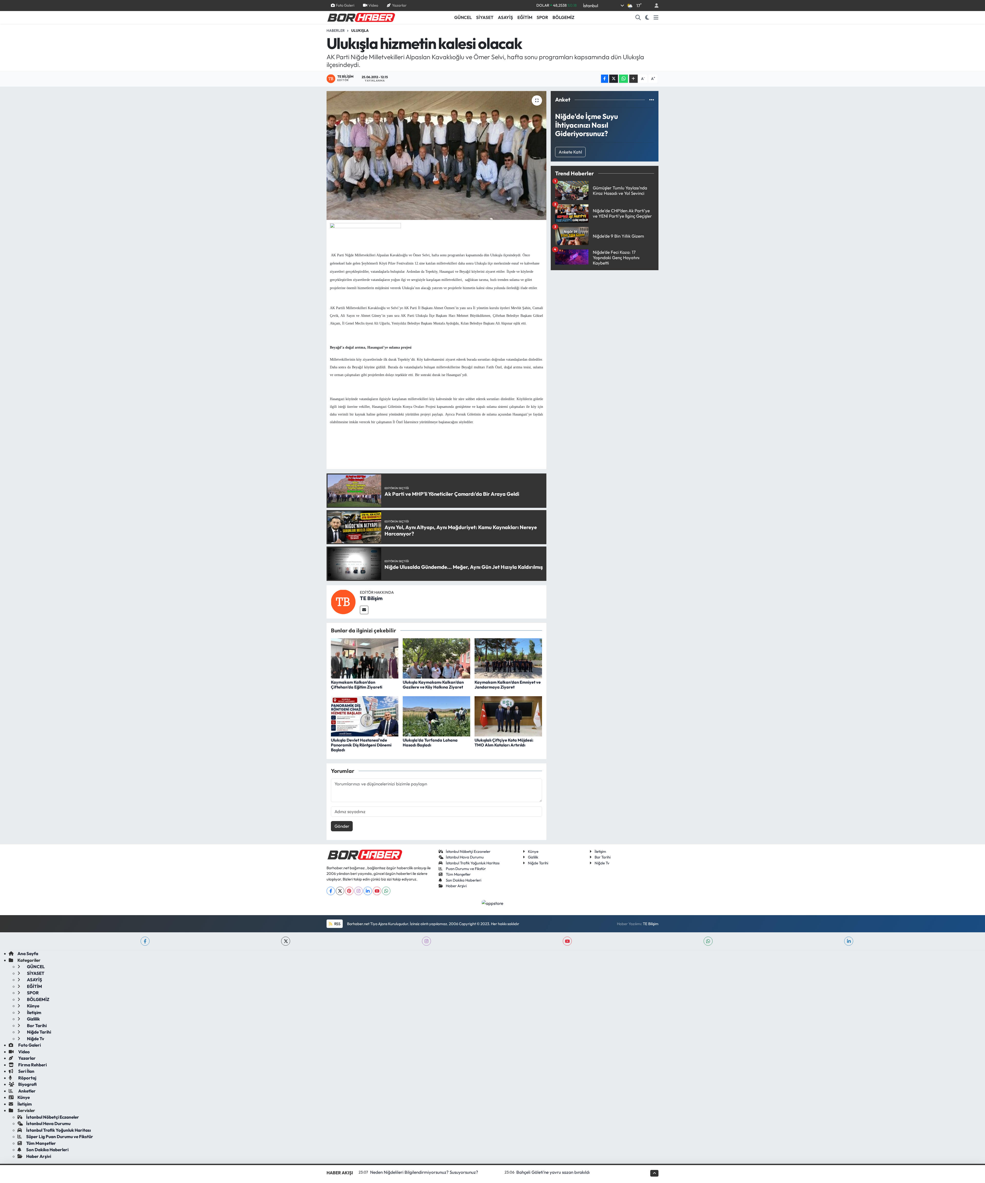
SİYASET (485, 17)
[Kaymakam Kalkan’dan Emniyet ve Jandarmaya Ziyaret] (508, 658)
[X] (340, 891)
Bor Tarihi (602, 857)
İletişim (600, 851)
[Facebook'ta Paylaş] (604, 79)
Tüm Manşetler (458, 874)
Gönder (341, 826)
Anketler (26, 1091)
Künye (533, 851)
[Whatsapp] (386, 891)
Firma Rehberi (32, 1064)
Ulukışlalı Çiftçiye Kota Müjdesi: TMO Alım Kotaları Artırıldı (504, 742)
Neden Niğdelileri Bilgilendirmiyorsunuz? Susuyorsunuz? (424, 1172)
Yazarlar (399, 5)
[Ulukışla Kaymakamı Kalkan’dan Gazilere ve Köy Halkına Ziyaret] (436, 658)
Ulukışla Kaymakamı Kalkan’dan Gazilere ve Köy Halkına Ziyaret (433, 685)
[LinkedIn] (367, 891)
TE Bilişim (371, 598)
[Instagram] (358, 891)
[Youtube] (377, 891)
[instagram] (426, 941)
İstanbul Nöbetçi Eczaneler (468, 851)
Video (373, 5)
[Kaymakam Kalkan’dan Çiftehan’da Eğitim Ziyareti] (364, 658)
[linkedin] (848, 941)
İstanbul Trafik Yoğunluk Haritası (472, 863)
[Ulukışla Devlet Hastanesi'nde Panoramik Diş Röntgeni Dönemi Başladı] (364, 716)
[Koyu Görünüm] (647, 17)
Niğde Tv (602, 863)
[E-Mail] (364, 610)
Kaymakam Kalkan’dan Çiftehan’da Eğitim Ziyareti (356, 685)
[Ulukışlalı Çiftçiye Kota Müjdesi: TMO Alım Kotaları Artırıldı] (508, 716)
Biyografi (27, 1084)
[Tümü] (651, 99)
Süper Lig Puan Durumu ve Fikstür (59, 1136)
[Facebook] (331, 891)
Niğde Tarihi (538, 863)
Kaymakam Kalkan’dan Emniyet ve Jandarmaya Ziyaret (508, 685)
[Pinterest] (349, 891)
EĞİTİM (524, 17)
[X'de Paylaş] (613, 79)
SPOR (542, 17)
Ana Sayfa (27, 953)
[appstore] (493, 902)
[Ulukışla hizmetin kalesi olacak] (436, 155)
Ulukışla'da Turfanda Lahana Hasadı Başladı (430, 742)
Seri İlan (25, 1071)
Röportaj (26, 1077)
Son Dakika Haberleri (463, 880)
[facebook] (145, 941)
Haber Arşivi (456, 885)
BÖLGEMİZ (563, 17)
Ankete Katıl (570, 152)
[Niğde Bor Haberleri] (361, 17)
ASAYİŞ (505, 17)
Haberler (336, 30)
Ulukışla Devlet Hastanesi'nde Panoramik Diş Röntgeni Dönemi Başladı (361, 744)
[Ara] (638, 17)
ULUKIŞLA (360, 30)
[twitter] (285, 941)
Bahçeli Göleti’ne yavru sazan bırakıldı (553, 1172)
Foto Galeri (345, 5)
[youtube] (567, 941)
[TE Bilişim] (343, 601)
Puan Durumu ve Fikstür (466, 868)
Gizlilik (533, 857)
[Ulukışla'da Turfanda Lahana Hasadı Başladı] (436, 716)
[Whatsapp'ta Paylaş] (623, 79)
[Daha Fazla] (633, 79)
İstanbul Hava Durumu (465, 857)
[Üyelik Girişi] (654, 5)
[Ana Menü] (656, 17)
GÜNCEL (463, 17)
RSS (336, 923)
